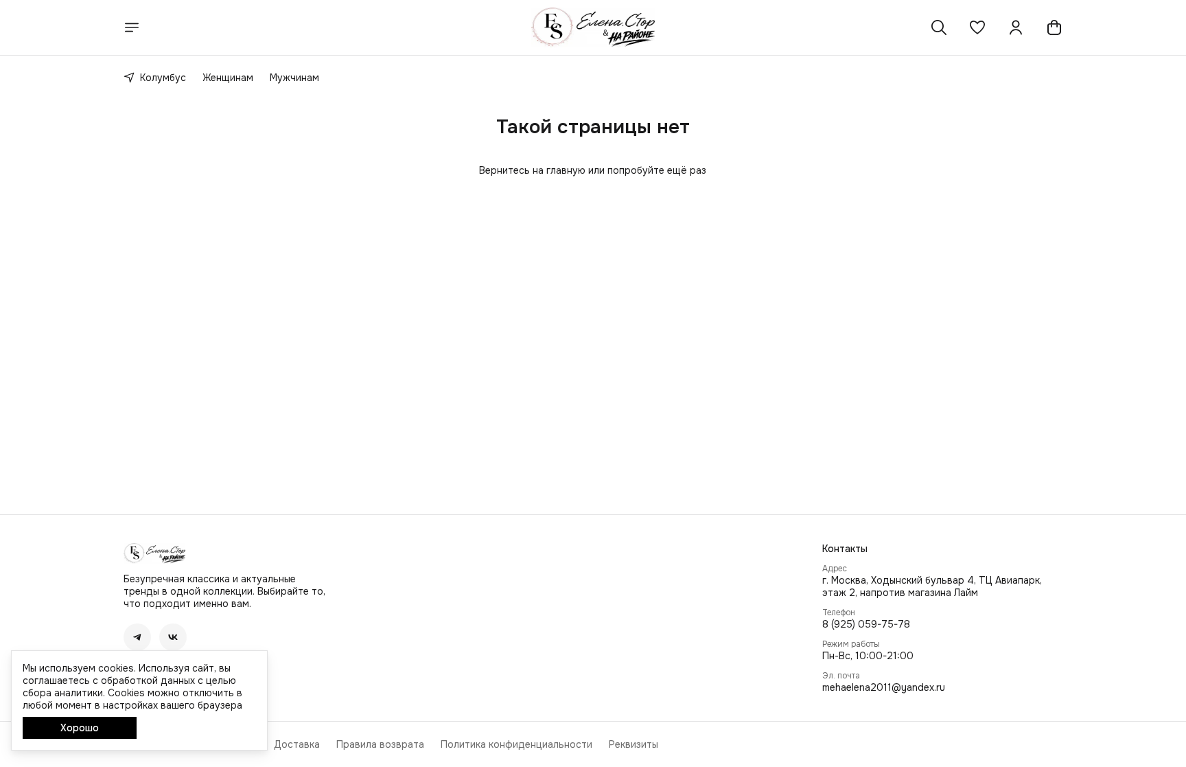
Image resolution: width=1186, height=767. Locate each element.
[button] (977, 27)
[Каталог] (132, 27)
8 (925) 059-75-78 (866, 624)
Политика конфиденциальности (516, 744)
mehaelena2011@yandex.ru (883, 687)
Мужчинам (294, 77)
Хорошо (79, 728)
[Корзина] (1054, 27)
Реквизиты (633, 744)
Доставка (297, 744)
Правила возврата (380, 744)
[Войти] (1016, 27)
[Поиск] (939, 27)
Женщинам (227, 77)
